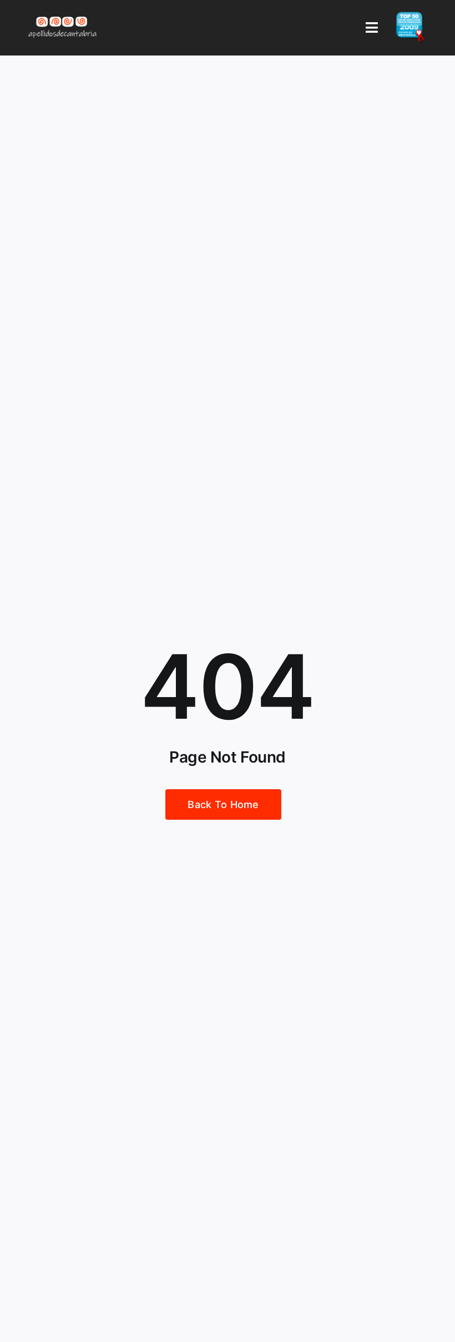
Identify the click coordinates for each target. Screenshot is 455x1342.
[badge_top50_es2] (410, 16)
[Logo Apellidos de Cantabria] (62, 16)
